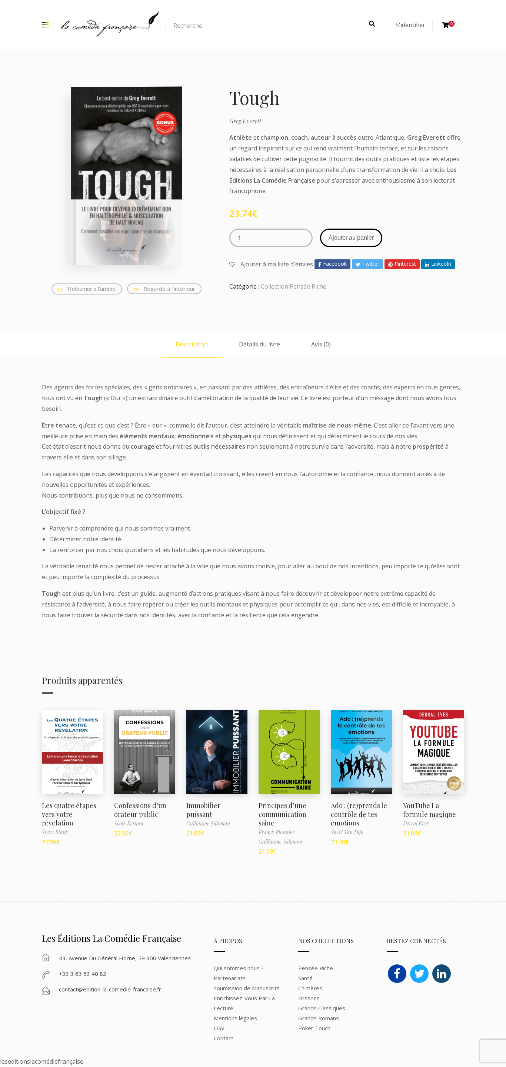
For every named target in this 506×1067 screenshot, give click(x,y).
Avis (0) (321, 344)
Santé (305, 978)
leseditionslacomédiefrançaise (41, 1061)
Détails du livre (259, 344)
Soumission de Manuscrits (247, 988)
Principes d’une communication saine (282, 814)
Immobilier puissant (203, 809)
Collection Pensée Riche (293, 286)
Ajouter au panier (351, 238)
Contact (223, 1038)
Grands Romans (319, 1018)
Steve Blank (55, 832)
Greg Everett (245, 121)
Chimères (310, 988)
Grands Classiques (321, 1008)
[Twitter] (419, 973)
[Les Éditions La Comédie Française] (109, 25)
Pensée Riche (315, 968)
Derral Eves (416, 823)
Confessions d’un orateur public (140, 809)
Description (192, 344)
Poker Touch (314, 1028)
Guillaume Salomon (208, 823)
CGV (219, 1028)
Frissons (309, 998)
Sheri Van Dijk (347, 832)
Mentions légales (235, 1018)
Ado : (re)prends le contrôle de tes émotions (359, 814)
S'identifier (410, 25)
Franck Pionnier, (277, 832)
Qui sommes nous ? (239, 968)
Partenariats (230, 978)
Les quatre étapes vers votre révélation (69, 814)
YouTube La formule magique (429, 809)
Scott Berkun (128, 823)
